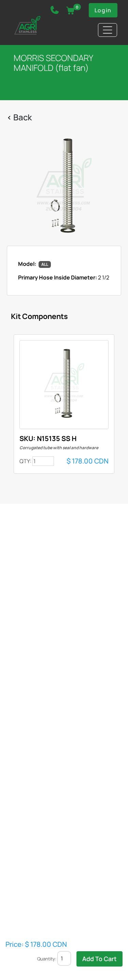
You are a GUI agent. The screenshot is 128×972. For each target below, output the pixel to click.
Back (22, 117)
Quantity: (46, 959)
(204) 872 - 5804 (55, 11)
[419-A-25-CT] (64, 187)
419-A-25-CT (64, 384)
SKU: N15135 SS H (58, 442)
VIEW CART (70, 10)
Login (103, 10)
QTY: (25, 461)
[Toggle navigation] (107, 30)
